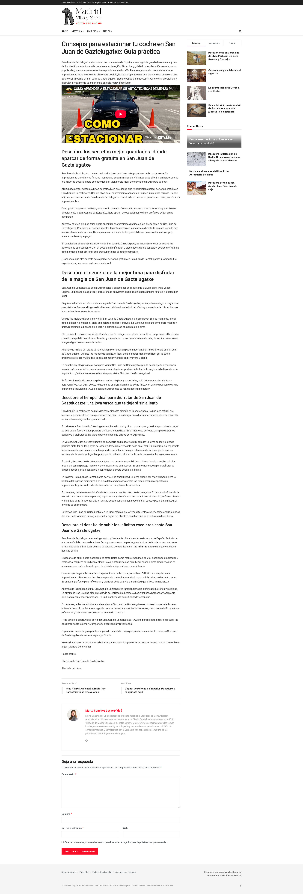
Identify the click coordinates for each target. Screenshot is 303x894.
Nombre (67, 813)
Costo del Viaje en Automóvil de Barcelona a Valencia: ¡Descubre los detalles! (224, 108)
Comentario (69, 774)
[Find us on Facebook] (240, 886)
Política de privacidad (97, 3)
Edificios (92, 31)
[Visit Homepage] (82, 16)
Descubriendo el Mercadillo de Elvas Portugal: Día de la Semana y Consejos (223, 56)
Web (125, 828)
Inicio (65, 31)
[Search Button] (240, 31)
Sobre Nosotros (68, 3)
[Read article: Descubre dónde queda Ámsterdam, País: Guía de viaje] (196, 188)
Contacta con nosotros (118, 3)
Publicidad (81, 3)
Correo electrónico (73, 827)
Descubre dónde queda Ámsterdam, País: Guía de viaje (222, 186)
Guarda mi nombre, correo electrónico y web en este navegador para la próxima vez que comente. (116, 842)
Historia (77, 31)
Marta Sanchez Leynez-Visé (103, 710)
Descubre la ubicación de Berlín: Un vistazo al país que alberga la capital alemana (224, 157)
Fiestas (107, 31)
